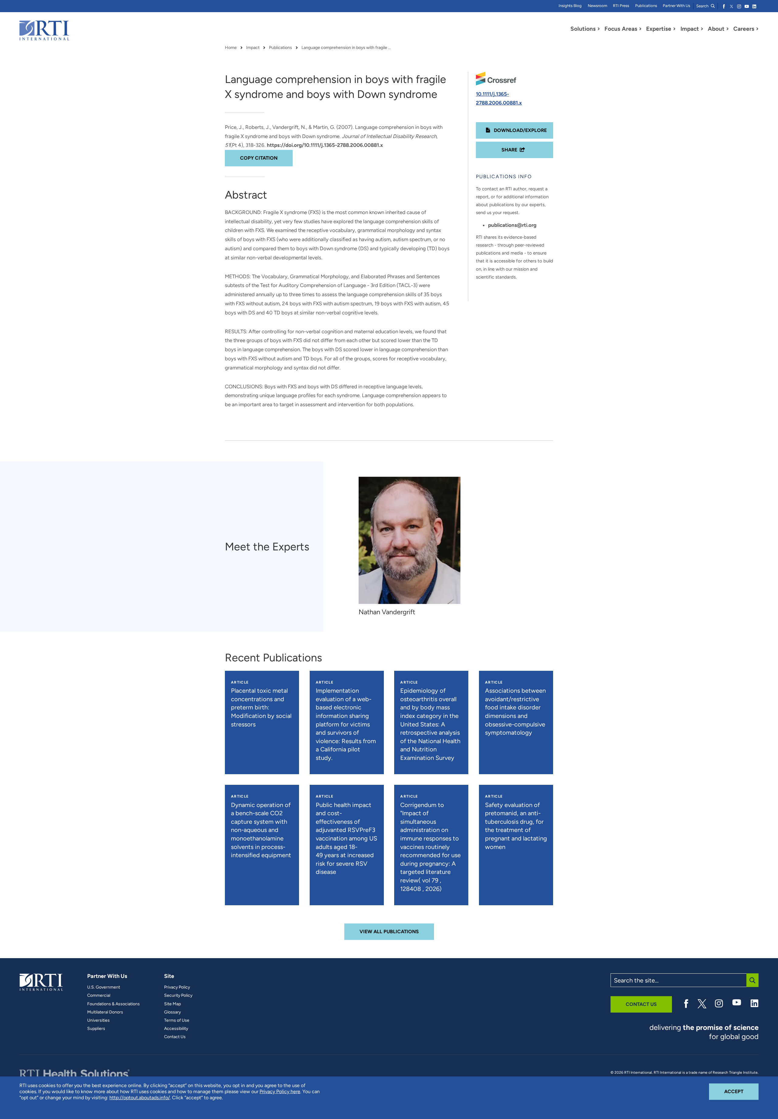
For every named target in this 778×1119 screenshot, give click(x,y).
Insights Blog (570, 5)
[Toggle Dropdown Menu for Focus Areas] (640, 29)
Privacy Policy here (280, 1091)
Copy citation (258, 158)
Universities (98, 1020)
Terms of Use (176, 1020)
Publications (646, 5)
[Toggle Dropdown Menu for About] (727, 29)
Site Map (172, 1004)
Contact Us (175, 1037)
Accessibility (176, 1029)
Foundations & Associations (113, 1004)
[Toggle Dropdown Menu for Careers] (757, 29)
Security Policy (178, 995)
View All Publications (389, 931)
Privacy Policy (177, 987)
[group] (412, 546)
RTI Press (621, 5)
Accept (741, 1091)
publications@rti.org (512, 225)
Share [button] (509, 150)
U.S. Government (103, 987)
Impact (253, 48)
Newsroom (597, 5)
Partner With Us (676, 5)
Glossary (172, 1012)
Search (702, 6)
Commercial (98, 995)
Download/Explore (520, 130)
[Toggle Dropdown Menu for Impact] (702, 29)
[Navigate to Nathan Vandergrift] (409, 540)
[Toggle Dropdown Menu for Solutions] (598, 29)
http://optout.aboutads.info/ (139, 1097)
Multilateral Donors (105, 1012)
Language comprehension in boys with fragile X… (347, 48)
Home (231, 48)
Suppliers (96, 1029)
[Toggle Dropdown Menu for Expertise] (674, 29)
